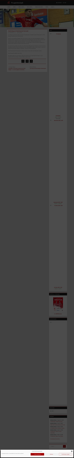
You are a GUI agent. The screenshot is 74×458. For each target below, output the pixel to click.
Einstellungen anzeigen (65, 454)
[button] (71, 451)
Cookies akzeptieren (37, 454)
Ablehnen (51, 454)
